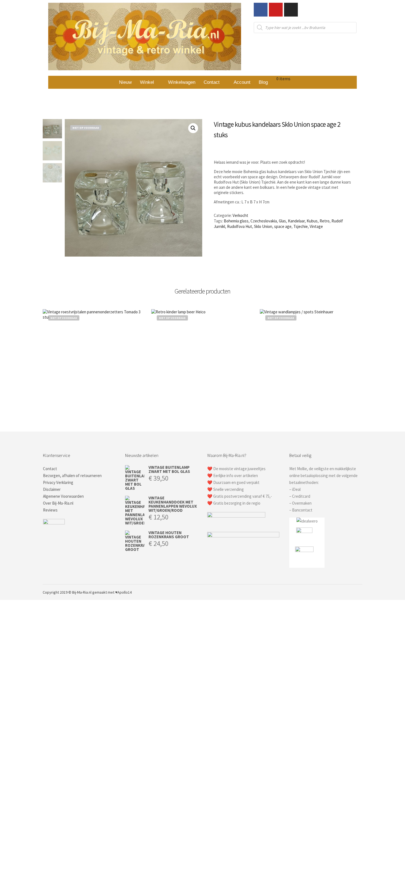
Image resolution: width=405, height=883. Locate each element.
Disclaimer (52, 489)
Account (242, 82)
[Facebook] (261, 10)
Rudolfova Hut (239, 226)
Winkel (147, 82)
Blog (263, 82)
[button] (150, 82)
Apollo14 (124, 592)
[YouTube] (358, 592)
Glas (282, 221)
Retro (325, 221)
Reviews (50, 510)
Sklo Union (263, 226)
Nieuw (125, 82)
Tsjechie (300, 226)
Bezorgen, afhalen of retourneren (72, 475)
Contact (212, 82)
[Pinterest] (342, 592)
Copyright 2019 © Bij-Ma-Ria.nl (67, 592)
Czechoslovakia (263, 221)
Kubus (312, 221)
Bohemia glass (236, 221)
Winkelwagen (181, 82)
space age (282, 226)
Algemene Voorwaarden (63, 496)
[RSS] (350, 592)
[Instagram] (291, 10)
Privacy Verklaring (58, 482)
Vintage (316, 226)
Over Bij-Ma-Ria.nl (58, 503)
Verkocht (240, 215)
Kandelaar (296, 221)
